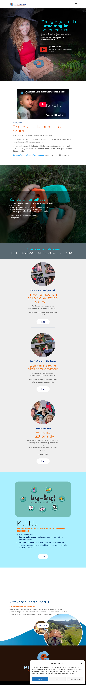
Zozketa (43, 625)
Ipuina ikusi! (55, 47)
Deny (57, 679)
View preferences (74, 679)
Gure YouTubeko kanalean (28, 155)
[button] (82, 663)
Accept (40, 679)
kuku (43, 556)
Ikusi (43, 321)
